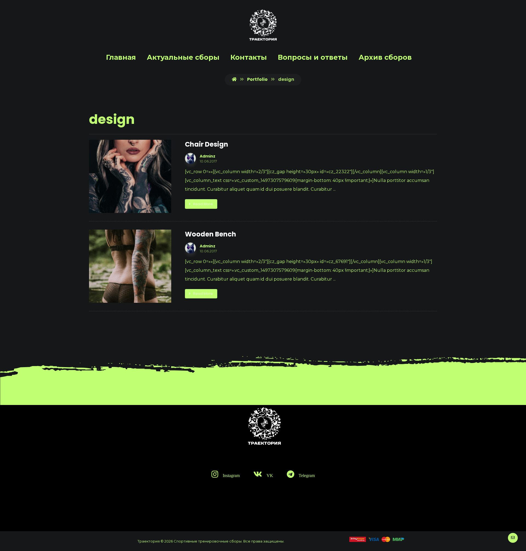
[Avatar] (190, 158)
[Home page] (234, 79)
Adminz (207, 156)
